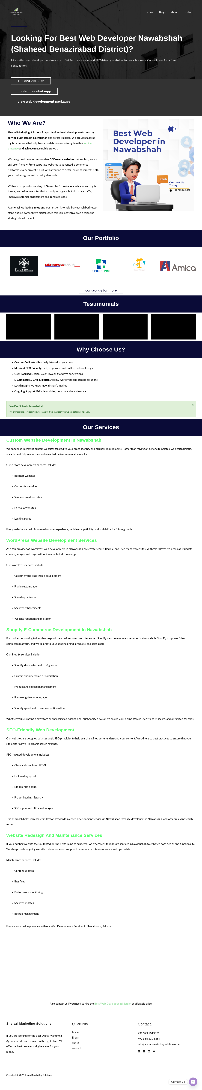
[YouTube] (154, 1051)
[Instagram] (144, 1051)
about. (174, 12)
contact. (188, 12)
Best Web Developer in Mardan (112, 1003)
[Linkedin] (149, 1051)
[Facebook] (139, 1051)
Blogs (162, 12)
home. (150, 12)
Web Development (62, 926)
